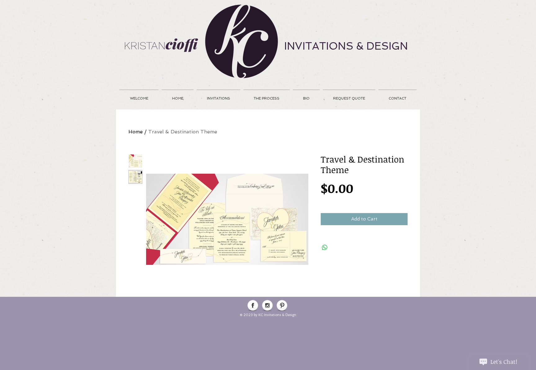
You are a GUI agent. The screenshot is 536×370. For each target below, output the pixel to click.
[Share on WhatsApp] (324, 247)
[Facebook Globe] (253, 306)
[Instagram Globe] (267, 306)
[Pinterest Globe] (282, 306)
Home (135, 132)
